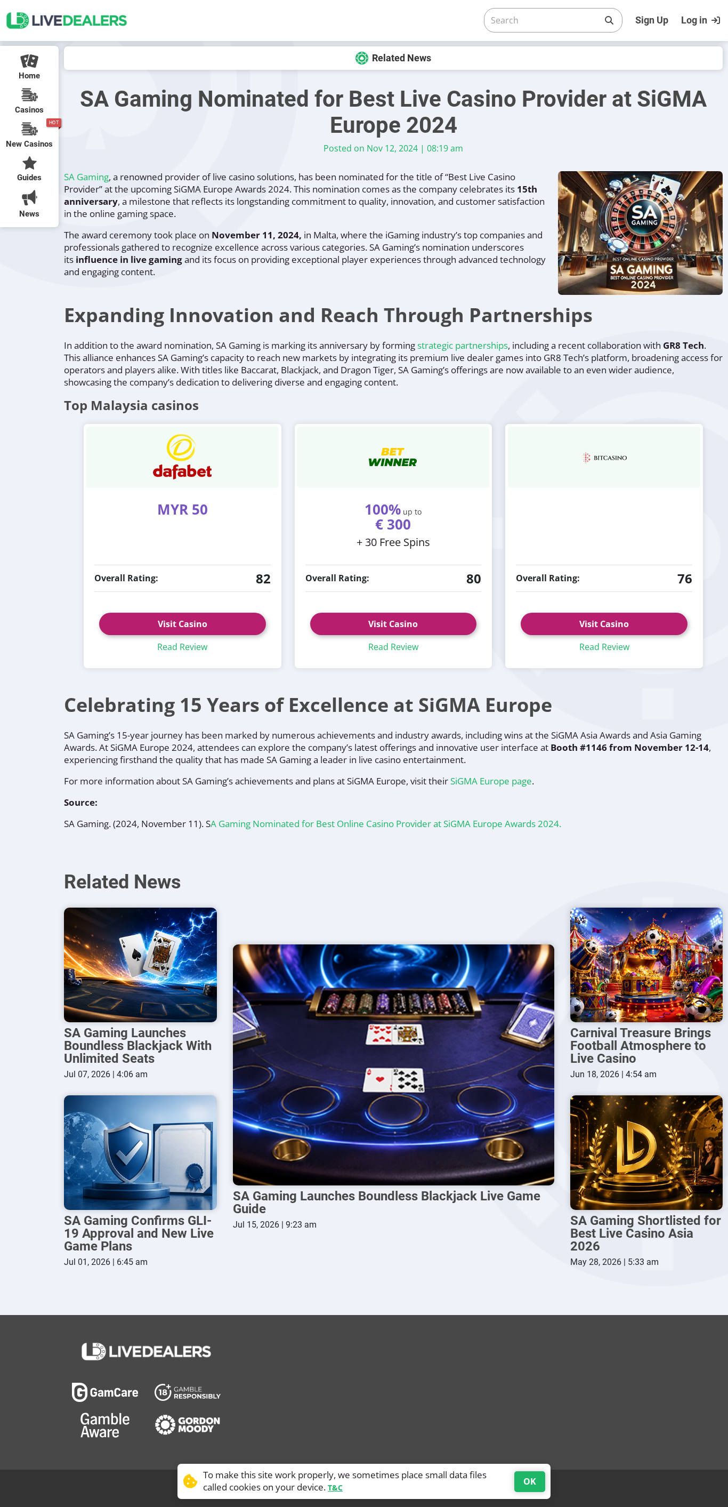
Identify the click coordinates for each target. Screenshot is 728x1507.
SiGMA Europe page (491, 781)
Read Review (182, 647)
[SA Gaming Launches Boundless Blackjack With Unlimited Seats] (140, 965)
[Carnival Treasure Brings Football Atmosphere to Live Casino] (646, 965)
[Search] (609, 20)
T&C (335, 1487)
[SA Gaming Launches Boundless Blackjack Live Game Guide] (393, 1064)
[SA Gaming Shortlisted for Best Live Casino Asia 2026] (646, 1152)
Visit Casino (182, 624)
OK (529, 1481)
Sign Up (651, 20)
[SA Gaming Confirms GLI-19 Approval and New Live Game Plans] (140, 1152)
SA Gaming (86, 177)
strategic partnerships (462, 345)
